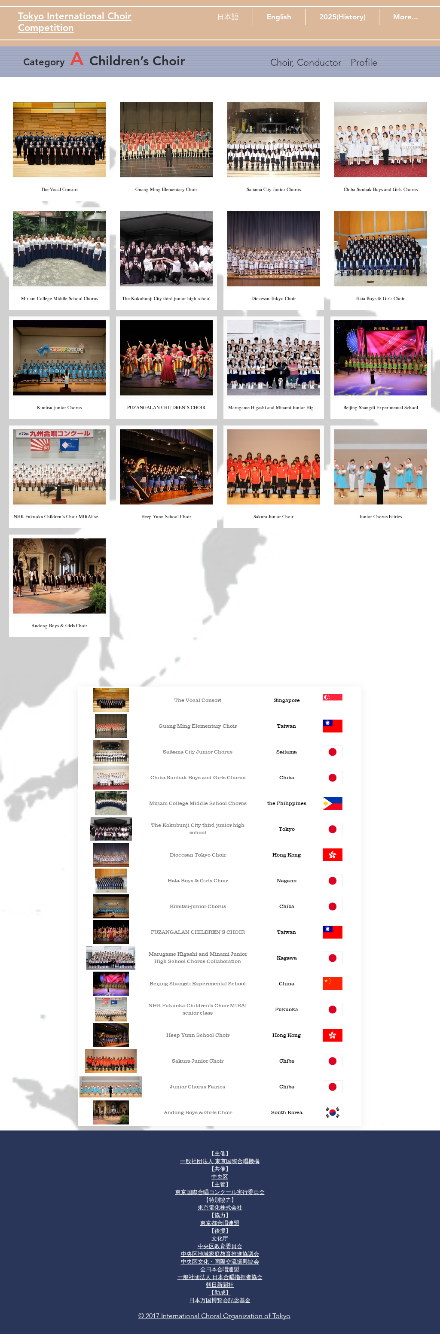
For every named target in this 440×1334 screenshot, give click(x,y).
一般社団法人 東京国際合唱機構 (220, 1161)
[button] (228, 17)
